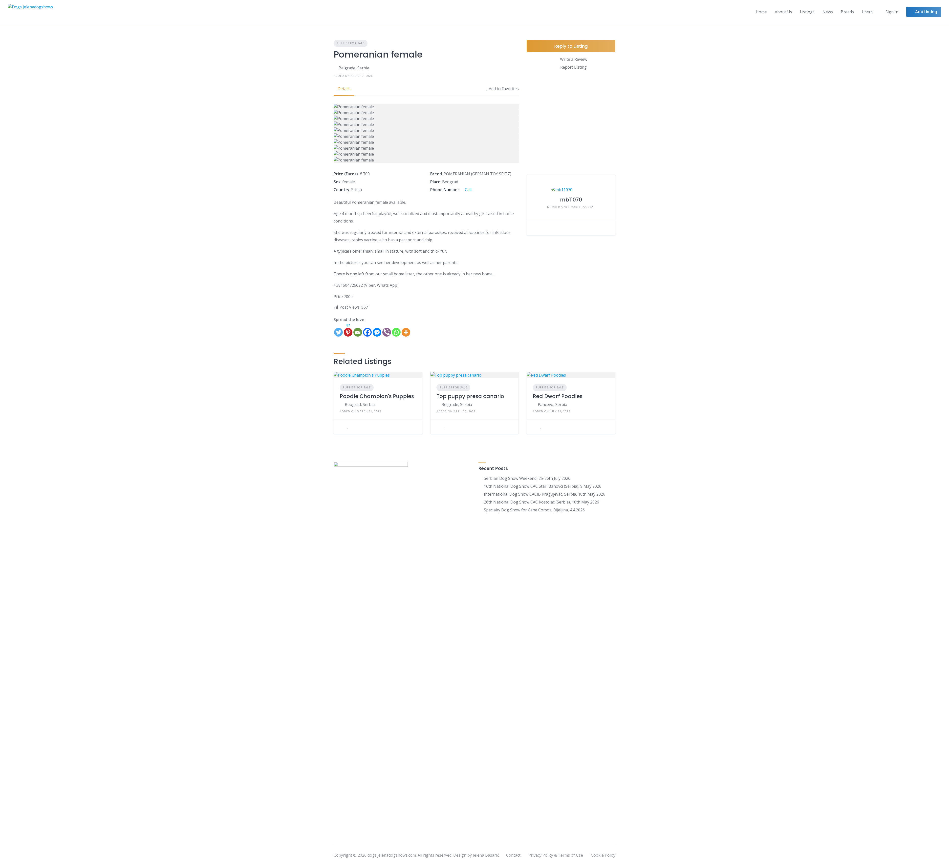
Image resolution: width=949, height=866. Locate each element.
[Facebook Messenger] (377, 330)
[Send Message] (534, 228)
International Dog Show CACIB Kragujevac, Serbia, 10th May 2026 (544, 494)
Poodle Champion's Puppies (377, 396)
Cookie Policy (603, 855)
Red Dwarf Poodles (557, 396)
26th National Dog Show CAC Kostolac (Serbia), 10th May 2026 (541, 502)
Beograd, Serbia (360, 404)
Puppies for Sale (351, 43)
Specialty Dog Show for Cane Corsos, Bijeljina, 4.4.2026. (534, 510)
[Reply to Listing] (341, 427)
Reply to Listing (571, 46)
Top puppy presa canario (470, 396)
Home (761, 12)
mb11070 (571, 199)
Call (468, 189)
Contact (513, 855)
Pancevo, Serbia (552, 404)
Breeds (847, 12)
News (827, 12)
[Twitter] (338, 330)
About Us (783, 12)
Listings (807, 12)
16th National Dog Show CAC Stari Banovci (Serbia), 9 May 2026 (542, 486)
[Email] (357, 330)
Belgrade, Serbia (354, 68)
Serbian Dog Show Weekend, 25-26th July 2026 (527, 478)
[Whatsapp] (396, 330)
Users (867, 12)
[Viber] (386, 330)
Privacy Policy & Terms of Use (555, 855)
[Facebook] (367, 330)
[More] (406, 330)
